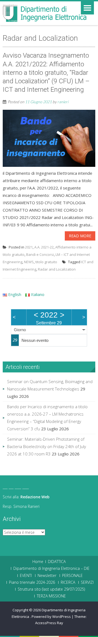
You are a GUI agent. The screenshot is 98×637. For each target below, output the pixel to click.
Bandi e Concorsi (40, 254)
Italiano (37, 294)
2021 (29, 247)
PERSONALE (72, 575)
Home (37, 561)
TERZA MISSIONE (51, 596)
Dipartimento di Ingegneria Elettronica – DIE (51, 568)
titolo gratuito (46, 261)
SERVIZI (87, 582)
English (14, 294)
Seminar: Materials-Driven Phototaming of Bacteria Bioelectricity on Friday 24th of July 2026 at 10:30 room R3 (46, 446)
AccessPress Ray (49, 622)
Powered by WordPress (51, 616)
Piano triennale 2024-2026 (32, 582)
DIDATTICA (57, 561)
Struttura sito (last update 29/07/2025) (51, 589)
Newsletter (47, 575)
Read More (80, 235)
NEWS (29, 261)
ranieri (62, 101)
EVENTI (26, 575)
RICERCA (68, 582)
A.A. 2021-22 (44, 247)
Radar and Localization (57, 269)
